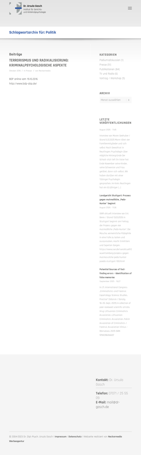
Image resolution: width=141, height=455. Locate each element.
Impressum (60, 436)
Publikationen (107, 69)
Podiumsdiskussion (110, 60)
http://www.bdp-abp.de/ (23, 83)
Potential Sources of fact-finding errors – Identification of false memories (116, 273)
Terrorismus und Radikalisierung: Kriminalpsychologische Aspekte (38, 63)
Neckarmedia (44, 70)
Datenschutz (75, 436)
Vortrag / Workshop (110, 78)
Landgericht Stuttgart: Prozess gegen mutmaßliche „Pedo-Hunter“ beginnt (115, 199)
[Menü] (130, 8)
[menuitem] (130, 8)
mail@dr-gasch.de (108, 404)
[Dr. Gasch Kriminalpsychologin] (27, 8)
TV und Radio (107, 73)
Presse (29, 70)
